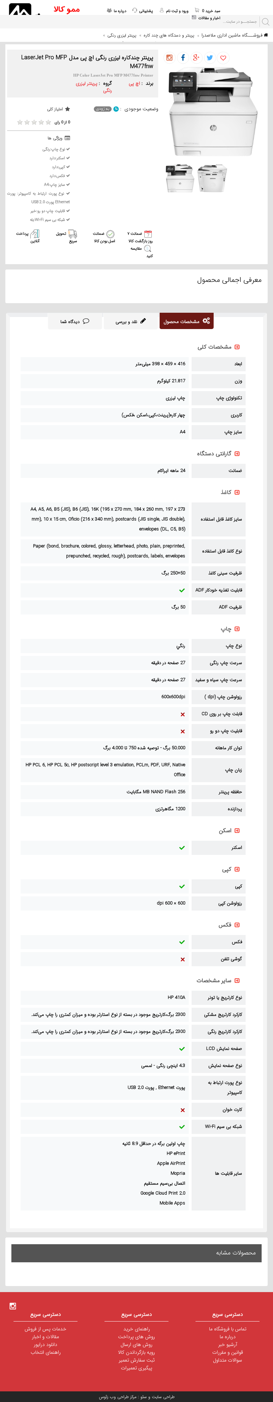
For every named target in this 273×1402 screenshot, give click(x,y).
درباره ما (228, 1337)
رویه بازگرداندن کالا (136, 1352)
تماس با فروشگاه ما (227, 1329)
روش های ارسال (136, 1344)
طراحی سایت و (161, 1396)
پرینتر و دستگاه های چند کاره (169, 35)
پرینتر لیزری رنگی (121, 35)
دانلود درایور (45, 1344)
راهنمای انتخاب (46, 1352)
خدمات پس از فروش (45, 1329)
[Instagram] (13, 1306)
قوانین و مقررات (227, 1352)
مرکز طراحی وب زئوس (117, 1396)
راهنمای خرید (136, 1329)
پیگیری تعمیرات (136, 1368)
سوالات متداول (227, 1360)
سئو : (141, 1396)
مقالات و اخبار (45, 1337)
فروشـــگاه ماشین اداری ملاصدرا (233, 35)
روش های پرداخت (136, 1337)
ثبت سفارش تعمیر (137, 1360)
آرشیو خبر (227, 1344)
